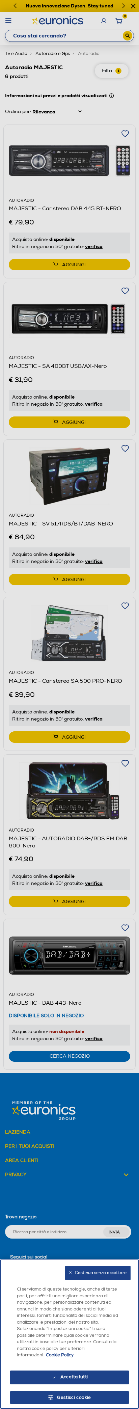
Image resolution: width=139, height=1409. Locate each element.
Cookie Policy (60, 1355)
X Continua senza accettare (98, 1272)
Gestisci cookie (74, 1397)
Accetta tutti (74, 1377)
